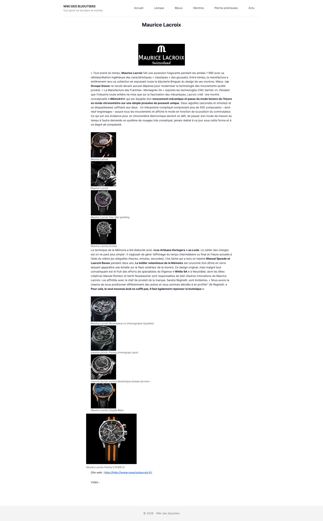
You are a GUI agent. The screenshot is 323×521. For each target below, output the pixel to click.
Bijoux (179, 8)
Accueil (138, 8)
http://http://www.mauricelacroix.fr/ (128, 472)
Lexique (159, 8)
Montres (198, 8)
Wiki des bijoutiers (79, 6)
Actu (251, 8)
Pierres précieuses (226, 8)
